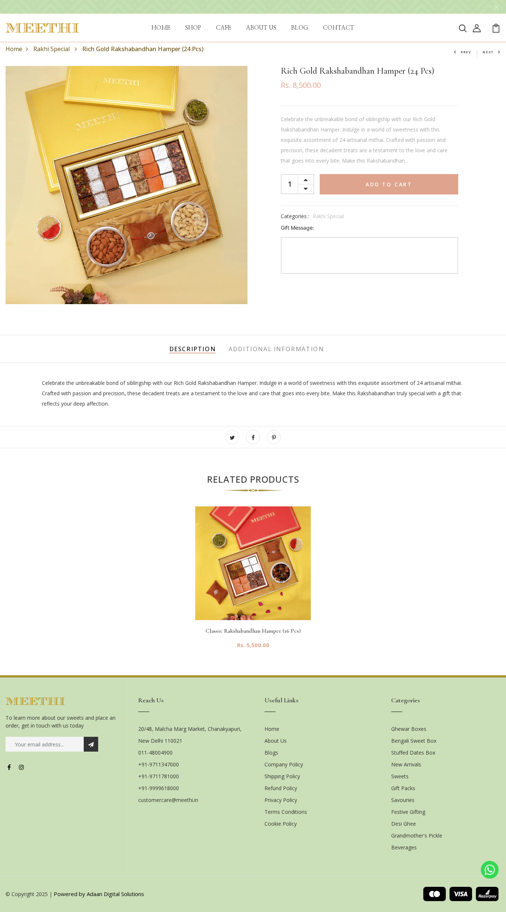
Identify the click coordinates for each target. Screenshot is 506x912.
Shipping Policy (282, 776)
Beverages (404, 847)
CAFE (223, 28)
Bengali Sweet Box (413, 740)
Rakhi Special (52, 49)
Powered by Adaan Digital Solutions (99, 894)
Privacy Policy (280, 799)
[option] (253, 583)
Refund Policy (280, 788)
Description (192, 349)
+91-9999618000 (158, 788)
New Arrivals (406, 764)
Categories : (295, 216)
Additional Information (276, 349)
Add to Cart (389, 184)
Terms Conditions (285, 811)
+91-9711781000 (158, 776)
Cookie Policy (280, 823)
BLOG (299, 28)
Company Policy (283, 764)
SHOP (193, 28)
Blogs (271, 752)
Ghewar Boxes (408, 728)
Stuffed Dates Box (413, 752)
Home (14, 49)
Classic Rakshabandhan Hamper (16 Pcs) (253, 631)
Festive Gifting (408, 811)
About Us (275, 740)
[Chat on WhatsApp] (490, 870)
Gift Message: (297, 227)
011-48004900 (155, 752)
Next (488, 52)
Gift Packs (403, 788)
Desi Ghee (403, 823)
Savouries (403, 799)
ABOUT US (261, 28)
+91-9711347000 (158, 764)
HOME (161, 28)
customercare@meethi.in (168, 799)
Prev (466, 52)
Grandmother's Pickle (416, 835)
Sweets (400, 776)
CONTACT (338, 28)
